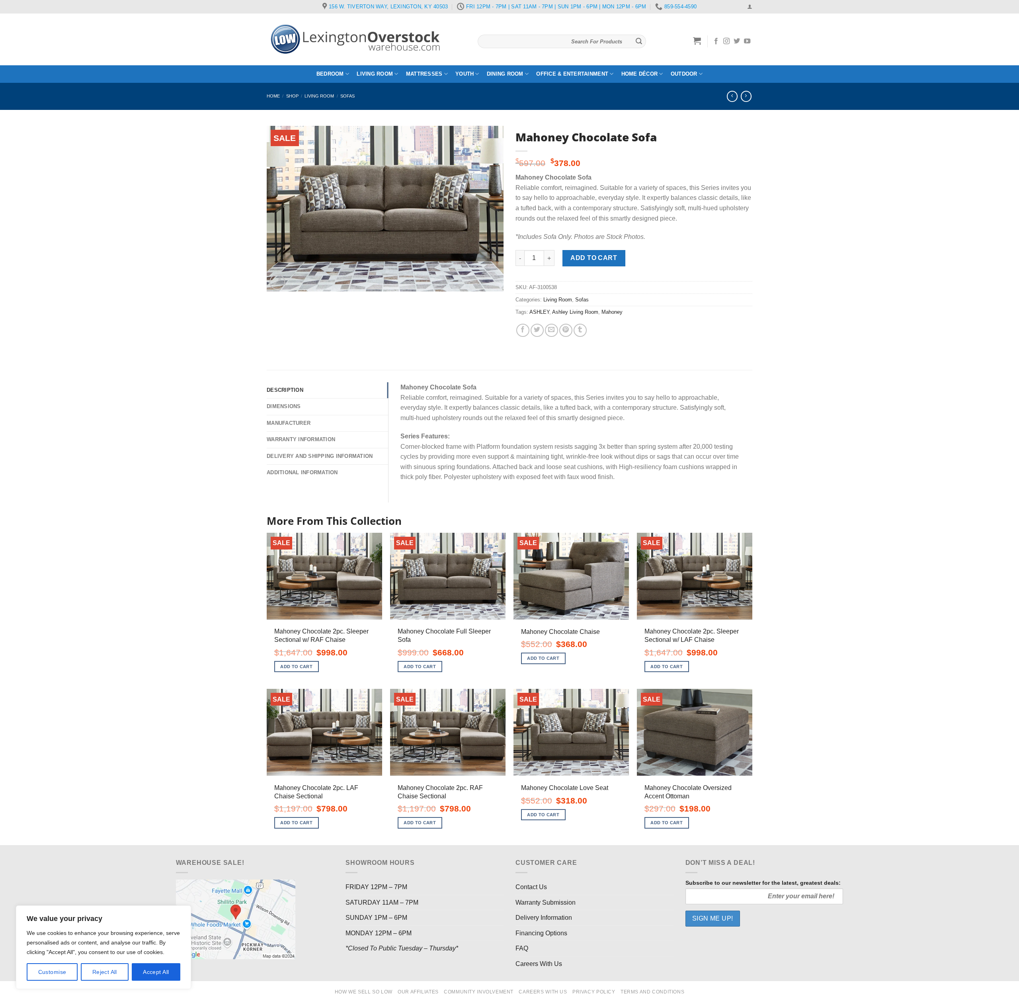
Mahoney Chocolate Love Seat (564, 787)
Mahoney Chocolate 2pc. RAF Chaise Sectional (440, 792)
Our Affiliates (418, 992)
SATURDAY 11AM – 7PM (382, 902)
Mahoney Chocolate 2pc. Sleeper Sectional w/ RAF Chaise (321, 635)
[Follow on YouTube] (747, 41)
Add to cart (593, 257)
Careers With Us (538, 963)
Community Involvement (478, 992)
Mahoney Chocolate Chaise (560, 631)
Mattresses (424, 74)
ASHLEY (539, 312)
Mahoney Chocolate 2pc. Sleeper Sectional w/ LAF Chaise (691, 635)
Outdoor (684, 74)
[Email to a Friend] (551, 330)
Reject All (104, 972)
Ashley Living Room (575, 312)
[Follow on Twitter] (737, 41)
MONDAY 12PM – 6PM (379, 933)
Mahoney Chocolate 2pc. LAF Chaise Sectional (316, 792)
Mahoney (612, 312)
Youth (464, 74)
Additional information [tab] (302, 472)
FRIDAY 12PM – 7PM (376, 887)
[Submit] (639, 41)
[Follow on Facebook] (716, 41)
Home (273, 96)
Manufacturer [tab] (288, 423)
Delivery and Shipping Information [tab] (320, 456)
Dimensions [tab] (284, 406)
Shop (292, 96)
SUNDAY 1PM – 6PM (376, 917)
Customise (52, 972)
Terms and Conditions (652, 992)
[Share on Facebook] (522, 330)
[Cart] (697, 40)
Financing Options (541, 933)
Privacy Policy (593, 992)
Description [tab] (285, 390)
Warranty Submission (545, 902)
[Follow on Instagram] (726, 41)
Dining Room (505, 74)
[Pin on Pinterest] (565, 330)
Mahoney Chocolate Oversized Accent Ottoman (688, 792)
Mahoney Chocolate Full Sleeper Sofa (444, 635)
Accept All (156, 972)
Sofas (347, 96)
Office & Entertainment (572, 74)
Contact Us (531, 887)
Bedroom (330, 74)
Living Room (375, 74)
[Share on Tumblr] (580, 330)
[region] (103, 947)
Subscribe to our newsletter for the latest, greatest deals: (763, 883)
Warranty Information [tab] (301, 439)
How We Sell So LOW (363, 992)
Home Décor (639, 74)
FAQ (521, 948)
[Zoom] (277, 282)
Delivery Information (543, 917)
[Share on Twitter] (537, 330)
